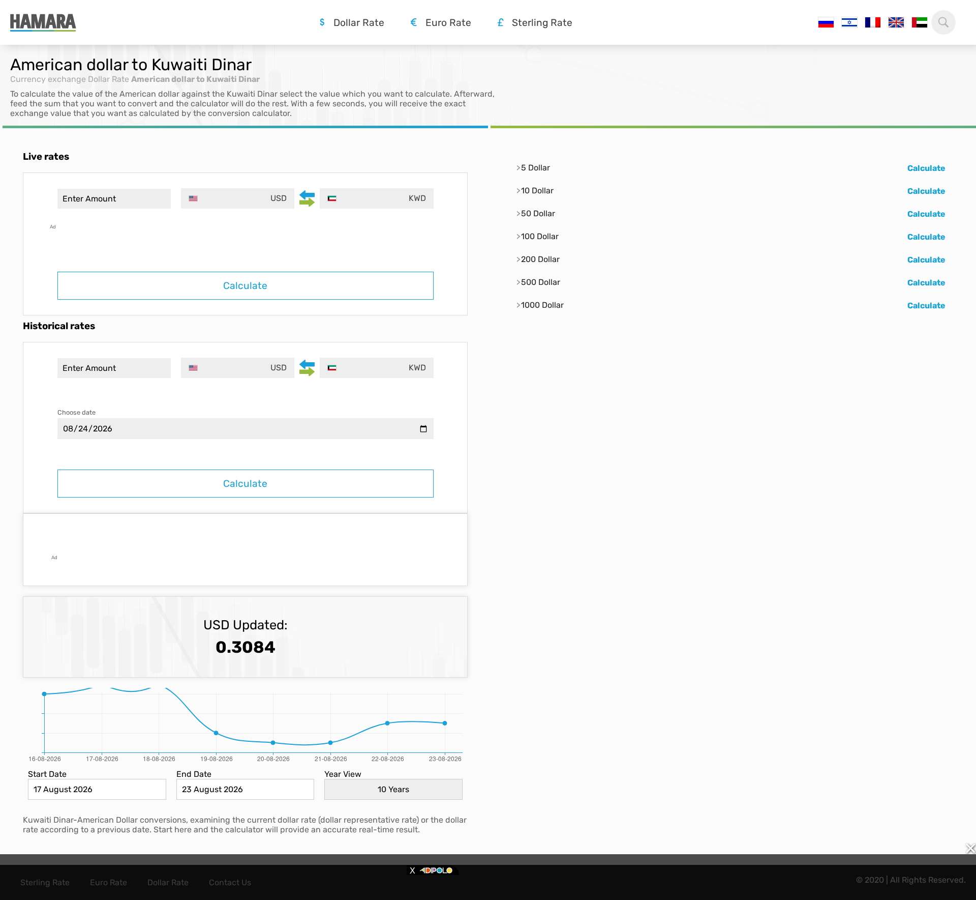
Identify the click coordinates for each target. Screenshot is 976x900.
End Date (193, 774)
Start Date (47, 774)
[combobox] (237, 198)
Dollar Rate (108, 79)
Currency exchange (48, 79)
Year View (342, 774)
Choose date (76, 412)
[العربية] (919, 22)
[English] (896, 22)
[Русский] (826, 22)
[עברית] (849, 22)
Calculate (245, 286)
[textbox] (237, 198)
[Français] (873, 22)
